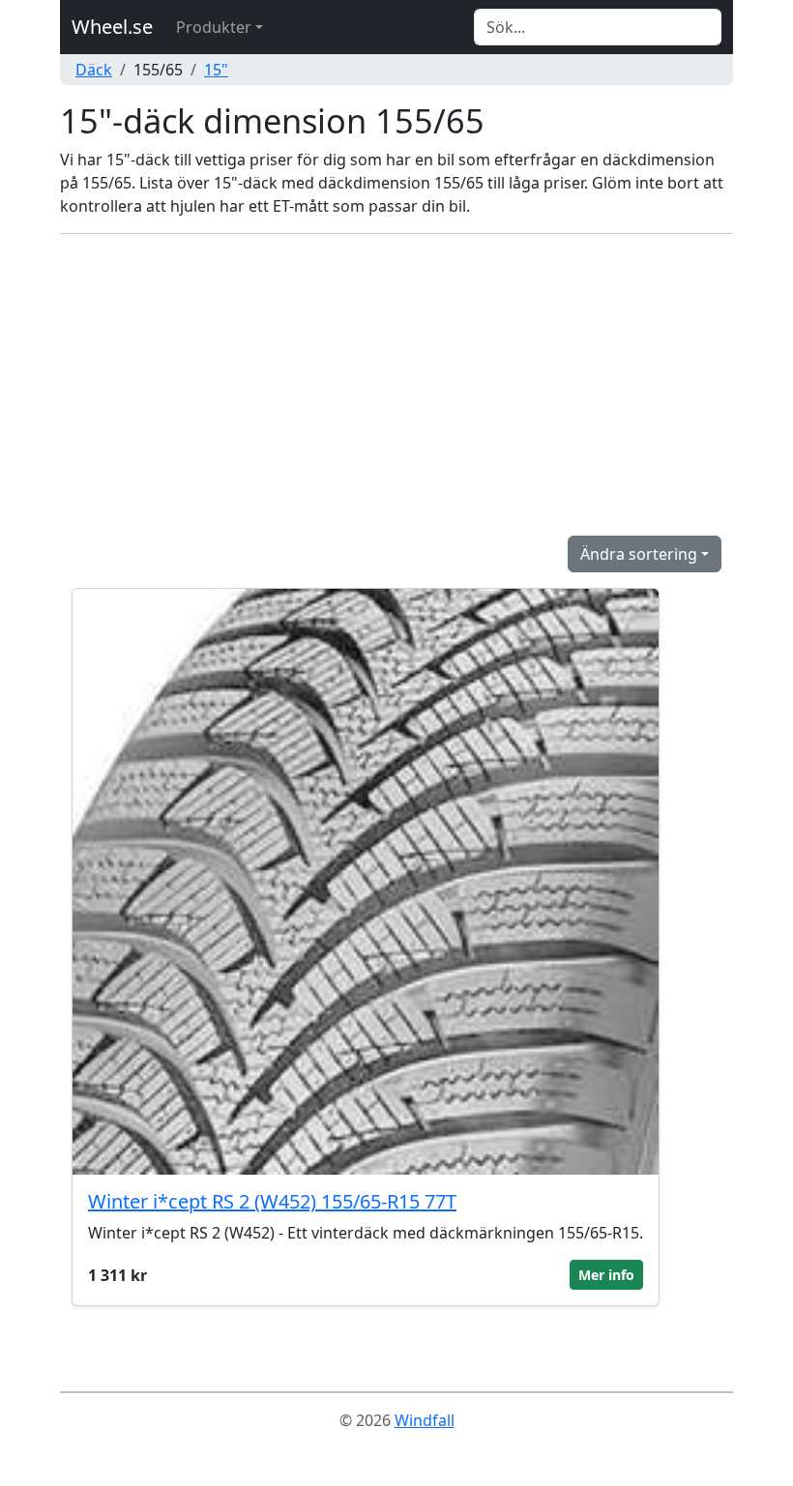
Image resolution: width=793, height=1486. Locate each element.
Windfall (425, 1420)
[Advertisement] (396, 384)
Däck (93, 69)
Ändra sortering (638, 554)
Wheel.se (112, 27)
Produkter (213, 27)
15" (216, 69)
